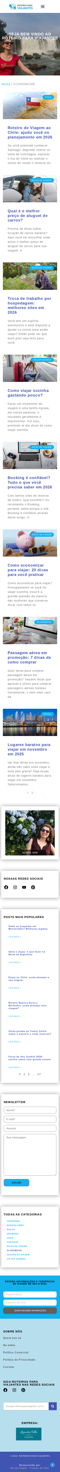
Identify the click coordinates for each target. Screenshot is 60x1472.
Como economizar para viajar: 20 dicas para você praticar (28, 570)
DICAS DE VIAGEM (17, 1246)
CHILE (10, 1238)
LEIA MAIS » (14, 937)
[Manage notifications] (52, 1464)
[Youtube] (24, 887)
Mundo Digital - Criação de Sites (30, 1468)
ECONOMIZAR (14, 1250)
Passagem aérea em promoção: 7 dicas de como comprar (29, 657)
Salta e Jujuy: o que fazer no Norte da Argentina (26, 953)
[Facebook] (6, 887)
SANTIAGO (13, 1242)
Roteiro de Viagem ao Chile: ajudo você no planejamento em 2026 (30, 132)
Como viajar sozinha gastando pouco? (28, 392)
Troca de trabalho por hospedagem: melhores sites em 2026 (29, 305)
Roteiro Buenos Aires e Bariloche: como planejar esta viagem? (27, 1005)
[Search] (53, 1406)
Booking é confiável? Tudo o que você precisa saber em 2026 (30, 482)
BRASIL (11, 1229)
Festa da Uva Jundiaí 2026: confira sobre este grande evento (29, 1058)
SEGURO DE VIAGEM (18, 1255)
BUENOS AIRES (15, 1225)
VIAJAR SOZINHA (16, 1259)
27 (39, 1074)
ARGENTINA (13, 1221)
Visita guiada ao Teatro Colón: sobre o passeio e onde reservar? (29, 1032)
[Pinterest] (33, 887)
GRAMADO (12, 1234)
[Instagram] (15, 887)
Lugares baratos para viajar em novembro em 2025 (29, 749)
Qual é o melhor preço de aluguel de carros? (28, 215)
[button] (42, 6)
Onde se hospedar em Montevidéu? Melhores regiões (28, 927)
